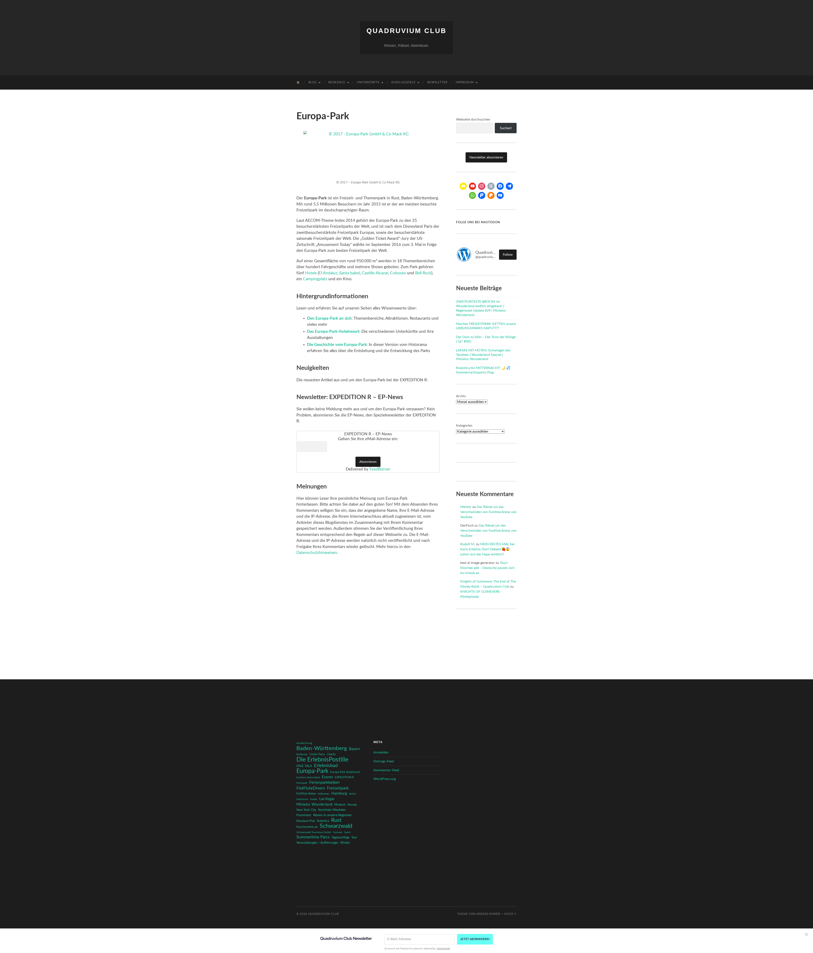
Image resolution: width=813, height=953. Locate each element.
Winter (345, 842)
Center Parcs (317, 754)
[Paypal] (481, 195)
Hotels (311, 273)
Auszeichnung (304, 743)
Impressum (465, 82)
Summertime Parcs (313, 837)
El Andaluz (328, 273)
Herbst (352, 794)
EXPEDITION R (344, 777)
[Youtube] (472, 186)
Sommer (337, 832)
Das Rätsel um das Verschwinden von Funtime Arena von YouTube (488, 512)
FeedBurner (379, 469)
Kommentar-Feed (386, 770)
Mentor (465, 507)
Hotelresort (302, 799)
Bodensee (301, 754)
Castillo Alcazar (375, 273)
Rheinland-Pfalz (305, 821)
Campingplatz (315, 279)
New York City (306, 810)
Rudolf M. (467, 544)
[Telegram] (509, 186)
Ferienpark (301, 783)
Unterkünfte (368, 82)
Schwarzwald (336, 826)
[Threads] (491, 186)
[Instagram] (481, 186)
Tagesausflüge (340, 837)
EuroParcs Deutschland (308, 777)
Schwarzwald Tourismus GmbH (313, 832)
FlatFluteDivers (310, 788)
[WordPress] (491, 195)
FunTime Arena (306, 793)
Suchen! (506, 128)
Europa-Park (312, 771)
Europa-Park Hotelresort (345, 772)
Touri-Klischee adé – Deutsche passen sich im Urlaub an (487, 568)
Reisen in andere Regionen (332, 815)
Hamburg (339, 793)
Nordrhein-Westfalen (332, 810)
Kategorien (464, 425)
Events (327, 777)
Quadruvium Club (406, 31)
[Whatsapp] (472, 195)
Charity (331, 754)
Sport (347, 832)
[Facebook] (500, 186)
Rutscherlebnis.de (307, 827)
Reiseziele (336, 82)
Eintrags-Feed (383, 761)
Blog (312, 82)
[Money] (500, 195)
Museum (340, 804)
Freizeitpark (338, 788)
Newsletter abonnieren (486, 157)
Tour (354, 837)
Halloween (323, 794)
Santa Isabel (349, 273)
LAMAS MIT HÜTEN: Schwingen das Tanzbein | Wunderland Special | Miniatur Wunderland (483, 355)
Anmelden (381, 752)
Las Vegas (326, 799)
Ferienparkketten (324, 783)
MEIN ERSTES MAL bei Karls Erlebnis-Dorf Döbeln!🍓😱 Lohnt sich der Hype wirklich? (487, 549)
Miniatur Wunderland (314, 804)
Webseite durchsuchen (473, 119)
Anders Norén (488, 914)
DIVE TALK (304, 766)
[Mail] (463, 186)
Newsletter (437, 82)
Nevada (352, 804)
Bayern (354, 749)
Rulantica (323, 821)
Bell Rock (423, 273)
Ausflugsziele (403, 82)
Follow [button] (508, 254)
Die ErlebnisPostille (322, 759)
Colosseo (398, 273)
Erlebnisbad (326, 765)
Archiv (461, 396)
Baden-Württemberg (321, 748)
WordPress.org (384, 779)
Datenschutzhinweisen (316, 553)
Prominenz (303, 815)
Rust (336, 820)
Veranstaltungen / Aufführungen (317, 842)
